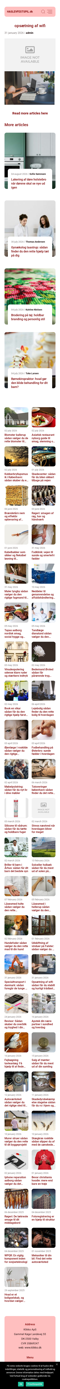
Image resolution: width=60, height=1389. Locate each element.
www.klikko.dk (33, 1347)
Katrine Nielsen (34, 309)
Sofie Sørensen (38, 174)
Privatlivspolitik (35, 1384)
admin (29, 32)
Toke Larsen (32, 373)
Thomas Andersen (35, 241)
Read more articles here (30, 113)
